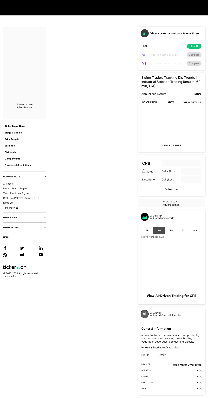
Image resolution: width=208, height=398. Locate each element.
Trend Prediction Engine (16, 193)
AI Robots (8, 183)
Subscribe (171, 189)
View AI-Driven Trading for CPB (171, 296)
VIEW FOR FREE (171, 145)
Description (149, 179)
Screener (8, 202)
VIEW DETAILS (192, 102)
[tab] (147, 230)
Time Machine (10, 207)
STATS (170, 102)
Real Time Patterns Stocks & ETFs (21, 198)
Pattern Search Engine (15, 188)
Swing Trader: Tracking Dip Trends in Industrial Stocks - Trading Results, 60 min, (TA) (171, 82)
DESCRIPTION (149, 102)
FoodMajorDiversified (166, 347)
